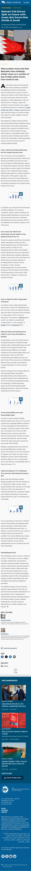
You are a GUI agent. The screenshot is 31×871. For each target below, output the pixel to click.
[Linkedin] (10, 656)
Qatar (17, 110)
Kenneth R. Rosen (9, 24)
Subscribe (4, 812)
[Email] (14, 656)
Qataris (22, 317)
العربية (20, 27)
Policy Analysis (6, 8)
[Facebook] (2, 656)
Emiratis (16, 325)
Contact (3, 808)
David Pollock (21, 24)
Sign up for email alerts (13, 778)
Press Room (4, 810)
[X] (6, 656)
